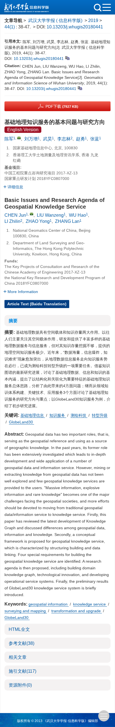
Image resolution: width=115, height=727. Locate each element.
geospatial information (48, 604)
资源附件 (20, 685)
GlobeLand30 (21, 422)
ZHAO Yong (38, 221)
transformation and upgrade (76, 611)
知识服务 (57, 415)
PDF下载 (61, 106)
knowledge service (90, 604)
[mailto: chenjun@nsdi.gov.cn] (31, 214)
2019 (93, 20)
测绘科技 (79, 415)
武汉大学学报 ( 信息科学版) (55, 20)
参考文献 (21, 643)
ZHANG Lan (67, 221)
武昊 (47, 138)
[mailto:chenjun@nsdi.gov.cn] (19, 137)
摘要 (13, 320)
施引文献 (22, 671)
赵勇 (80, 138)
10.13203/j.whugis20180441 (75, 27)
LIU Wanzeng (50, 215)
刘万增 (31, 138)
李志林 (64, 138)
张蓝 (94, 138)
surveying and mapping (25, 611)
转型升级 (99, 415)
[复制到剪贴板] (67, 57)
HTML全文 (19, 629)
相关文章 (18, 657)
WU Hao (77, 215)
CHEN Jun (15, 215)
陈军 (8, 138)
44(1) (10, 27)
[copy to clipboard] (79, 88)
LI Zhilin (12, 221)
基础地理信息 (32, 415)
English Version (23, 129)
